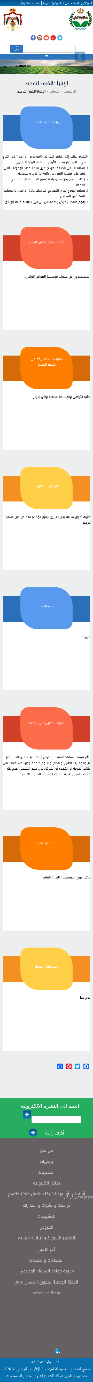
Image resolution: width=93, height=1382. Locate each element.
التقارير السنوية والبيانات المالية (46, 1238)
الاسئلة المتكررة (31, 3)
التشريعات (46, 1216)
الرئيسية (69, 91)
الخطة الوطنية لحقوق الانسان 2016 (46, 1282)
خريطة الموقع (61, 3)
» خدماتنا (56, 91)
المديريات (46, 1172)
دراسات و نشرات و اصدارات (46, 1205)
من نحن (46, 1150)
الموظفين (86, 3)
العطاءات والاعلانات (46, 1260)
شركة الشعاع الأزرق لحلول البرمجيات (35, 1376)
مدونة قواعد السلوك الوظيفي (46, 1271)
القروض (46, 1227)
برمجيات (46, 1161)
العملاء (75, 3)
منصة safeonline (46, 1293)
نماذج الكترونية (46, 1183)
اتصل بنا (46, 3)
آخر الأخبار (46, 1249)
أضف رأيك (54, 1133)
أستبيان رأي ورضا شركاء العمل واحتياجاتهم (46, 1194)
